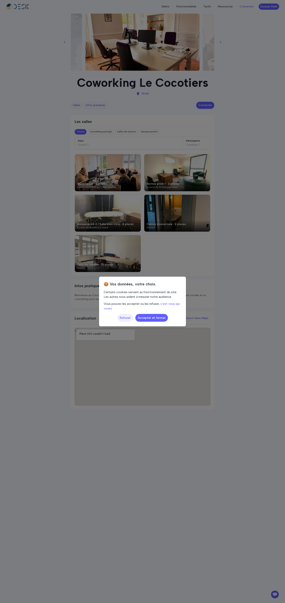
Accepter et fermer (152, 318)
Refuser (125, 318)
